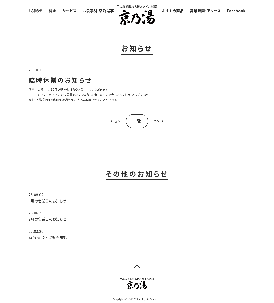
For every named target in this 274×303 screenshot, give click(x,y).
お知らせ (35, 10)
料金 (52, 10)
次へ (156, 121)
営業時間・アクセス (205, 10)
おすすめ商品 (173, 10)
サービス (69, 10)
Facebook (236, 10)
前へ (118, 121)
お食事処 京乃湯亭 (98, 10)
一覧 (137, 121)
